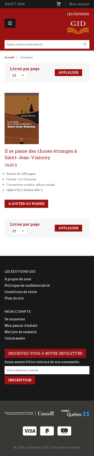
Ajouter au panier (26, 203)
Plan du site (14, 298)
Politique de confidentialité (27, 285)
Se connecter (15, 319)
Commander (15, 338)
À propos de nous (18, 279)
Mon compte (79, 4)
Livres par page (24, 68)
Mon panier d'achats (21, 325)
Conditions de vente (21, 292)
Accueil (9, 57)
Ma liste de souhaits (21, 332)
